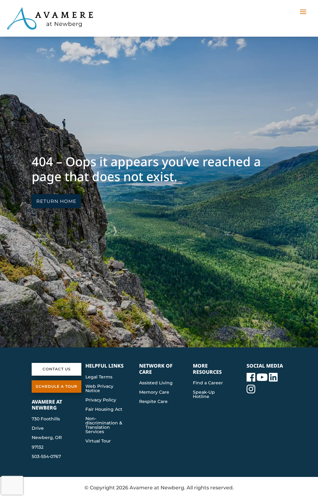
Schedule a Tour (56, 386)
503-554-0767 (46, 456)
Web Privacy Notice (99, 388)
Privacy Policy (100, 400)
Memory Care (154, 392)
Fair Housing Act (103, 409)
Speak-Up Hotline (204, 394)
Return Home (56, 201)
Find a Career (208, 383)
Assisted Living (156, 383)
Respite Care (153, 401)
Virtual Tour (98, 441)
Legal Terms (98, 377)
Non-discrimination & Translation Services (103, 425)
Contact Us (57, 369)
